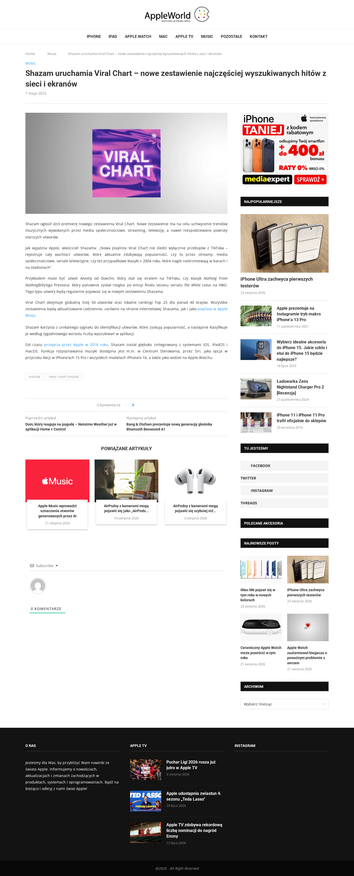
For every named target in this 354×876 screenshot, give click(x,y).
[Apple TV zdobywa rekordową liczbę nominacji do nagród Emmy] (145, 832)
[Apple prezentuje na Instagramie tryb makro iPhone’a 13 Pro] (256, 316)
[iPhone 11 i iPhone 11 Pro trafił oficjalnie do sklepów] (256, 422)
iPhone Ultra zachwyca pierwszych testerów (276, 282)
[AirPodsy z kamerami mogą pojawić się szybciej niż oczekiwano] (196, 481)
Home (30, 53)
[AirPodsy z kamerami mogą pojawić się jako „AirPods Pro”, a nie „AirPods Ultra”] (127, 481)
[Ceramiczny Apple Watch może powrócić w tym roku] (261, 627)
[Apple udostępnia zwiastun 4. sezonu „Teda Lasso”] (145, 801)
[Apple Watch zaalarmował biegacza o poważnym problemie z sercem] (308, 627)
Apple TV (184, 36)
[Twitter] (32, 14)
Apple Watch (138, 36)
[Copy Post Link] (149, 404)
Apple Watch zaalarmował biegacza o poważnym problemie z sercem (307, 655)
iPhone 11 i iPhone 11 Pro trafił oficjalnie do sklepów (301, 418)
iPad (113, 36)
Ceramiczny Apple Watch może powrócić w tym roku (260, 653)
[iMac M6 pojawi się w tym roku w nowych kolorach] (261, 569)
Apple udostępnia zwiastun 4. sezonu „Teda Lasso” (193, 796)
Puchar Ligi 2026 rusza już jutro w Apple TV (191, 765)
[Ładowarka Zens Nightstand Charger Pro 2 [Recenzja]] (256, 389)
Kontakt (258, 36)
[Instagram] (37, 14)
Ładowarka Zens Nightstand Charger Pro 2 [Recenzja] (300, 387)
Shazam (34, 377)
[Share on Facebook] (142, 404)
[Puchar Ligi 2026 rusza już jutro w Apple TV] (145, 769)
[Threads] (42, 14)
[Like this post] (136, 404)
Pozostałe (231, 36)
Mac (163, 36)
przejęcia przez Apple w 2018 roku (76, 344)
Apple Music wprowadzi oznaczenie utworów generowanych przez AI (57, 511)
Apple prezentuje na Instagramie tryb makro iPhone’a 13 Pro (299, 314)
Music (207, 36)
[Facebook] (27, 14)
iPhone (94, 36)
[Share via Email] (156, 404)
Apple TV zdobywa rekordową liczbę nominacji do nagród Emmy (194, 830)
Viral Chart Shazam (64, 377)
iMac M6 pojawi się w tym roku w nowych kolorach (257, 595)
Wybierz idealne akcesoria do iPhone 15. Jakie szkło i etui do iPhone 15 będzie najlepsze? (302, 351)
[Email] (54, 14)
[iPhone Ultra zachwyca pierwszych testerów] (284, 243)
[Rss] (47, 14)
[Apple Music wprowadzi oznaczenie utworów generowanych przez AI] (57, 481)
